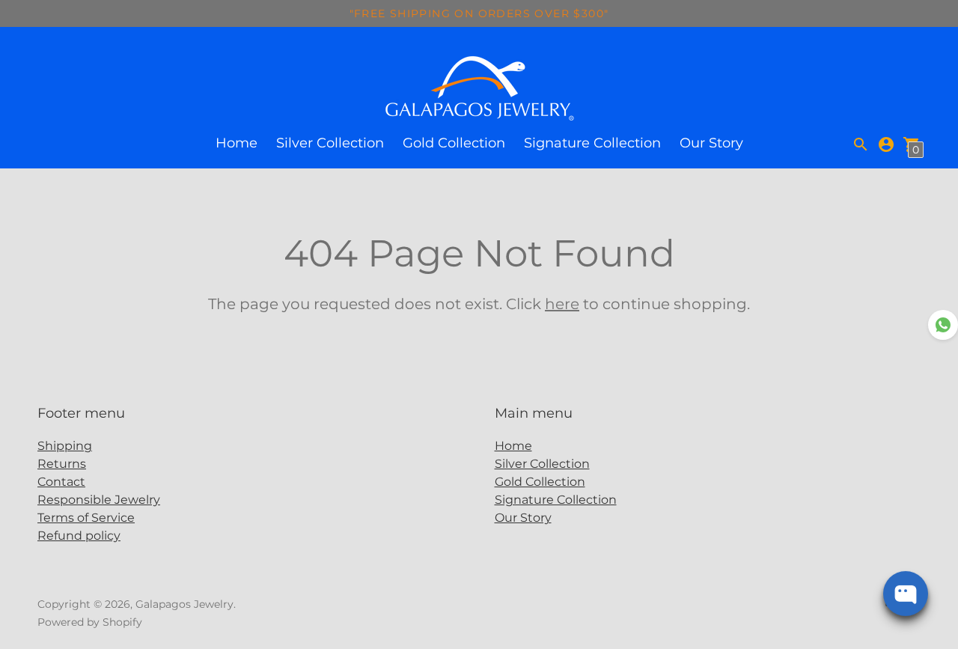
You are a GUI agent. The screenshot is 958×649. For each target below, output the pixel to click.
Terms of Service (86, 518)
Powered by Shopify (89, 622)
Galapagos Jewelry (184, 604)
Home (236, 143)
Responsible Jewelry (98, 500)
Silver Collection (330, 143)
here (562, 304)
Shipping (64, 446)
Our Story (711, 143)
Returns (61, 464)
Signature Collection (592, 143)
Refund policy (78, 535)
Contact (61, 482)
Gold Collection (454, 143)
